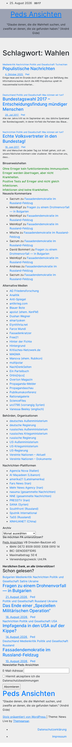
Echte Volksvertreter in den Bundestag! (30, 139)
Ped (27, 74)
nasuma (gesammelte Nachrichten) (33, 492)
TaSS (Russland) (20, 517)
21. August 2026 (17, 597)
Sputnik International (23, 513)
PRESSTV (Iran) (20, 500)
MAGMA (15, 354)
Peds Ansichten (36, 14)
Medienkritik (9, 64)
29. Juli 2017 (12, 115)
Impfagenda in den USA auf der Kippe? (34, 628)
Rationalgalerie (19, 396)
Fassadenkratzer (20, 333)
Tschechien (61, 64)
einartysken (17, 320)
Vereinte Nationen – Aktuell (27, 454)
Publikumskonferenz (23, 392)
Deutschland (9, 95)
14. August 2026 (17, 637)
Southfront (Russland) (24, 508)
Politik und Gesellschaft (42, 64)
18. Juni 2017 (12, 147)
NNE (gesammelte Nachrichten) (30, 496)
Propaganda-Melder (23, 383)
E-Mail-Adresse (13, 670)
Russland (41, 601)
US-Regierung (19, 450)
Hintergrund (17, 345)
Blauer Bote (17, 307)
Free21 (14, 337)
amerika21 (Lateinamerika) (27, 479)
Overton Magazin (21, 379)
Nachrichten (23, 64)
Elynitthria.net (19, 324)
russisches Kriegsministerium (29, 433)
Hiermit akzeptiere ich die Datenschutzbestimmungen (21, 678)
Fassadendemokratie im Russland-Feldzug (26, 652)
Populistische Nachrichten (29, 68)
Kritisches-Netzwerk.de (25, 350)
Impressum (59, 736)
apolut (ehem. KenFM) (24, 312)
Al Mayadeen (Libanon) (25, 475)
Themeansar (21, 721)
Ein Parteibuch (19, 371)
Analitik (14, 295)
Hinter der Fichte (21, 341)
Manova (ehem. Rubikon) (26, 358)
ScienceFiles (18, 400)
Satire (24, 581)
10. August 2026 (17, 661)
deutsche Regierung (23, 425)
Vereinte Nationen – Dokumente (31, 459)
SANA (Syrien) (19, 504)
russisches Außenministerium (29, 429)
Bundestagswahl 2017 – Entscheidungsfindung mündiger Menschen (35, 104)
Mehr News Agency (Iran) (26, 487)
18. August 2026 (17, 617)
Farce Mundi (18, 329)
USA (54, 621)
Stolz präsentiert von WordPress (24, 716)
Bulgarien (9, 577)
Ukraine (33, 581)
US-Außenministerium (24, 442)
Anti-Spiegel (18, 299)
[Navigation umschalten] (63, 43)
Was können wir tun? (53, 95)
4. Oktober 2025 (14, 74)
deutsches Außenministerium (29, 421)
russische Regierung (23, 438)
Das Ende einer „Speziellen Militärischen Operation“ (29, 608)
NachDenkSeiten (20, 367)
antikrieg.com (19, 303)
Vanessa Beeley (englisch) (27, 409)
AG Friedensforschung (24, 291)
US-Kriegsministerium (24, 446)
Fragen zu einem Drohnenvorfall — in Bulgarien (34, 588)
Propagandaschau (21, 388)
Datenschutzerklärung (52, 729)
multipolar (16, 362)
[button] (55, 43)
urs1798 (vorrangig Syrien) (27, 405)
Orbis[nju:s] (17, 375)
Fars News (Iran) (20, 483)
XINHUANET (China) (23, 521)
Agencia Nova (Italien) (24, 470)
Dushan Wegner (20, 316)
